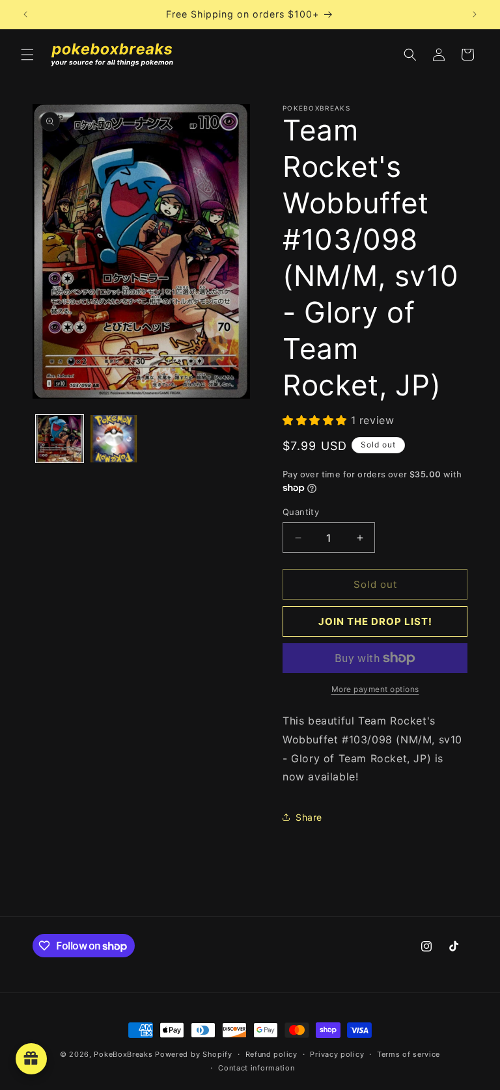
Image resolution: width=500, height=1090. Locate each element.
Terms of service (408, 1054)
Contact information (256, 1067)
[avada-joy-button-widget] (31, 1058)
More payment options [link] (375, 689)
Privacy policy (337, 1054)
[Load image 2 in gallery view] (113, 438)
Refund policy (271, 1054)
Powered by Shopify (193, 1054)
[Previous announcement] (25, 14)
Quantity (301, 512)
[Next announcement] (474, 14)
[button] (27, 54)
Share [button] (309, 817)
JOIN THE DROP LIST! (375, 621)
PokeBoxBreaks (123, 1054)
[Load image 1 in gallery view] (59, 438)
